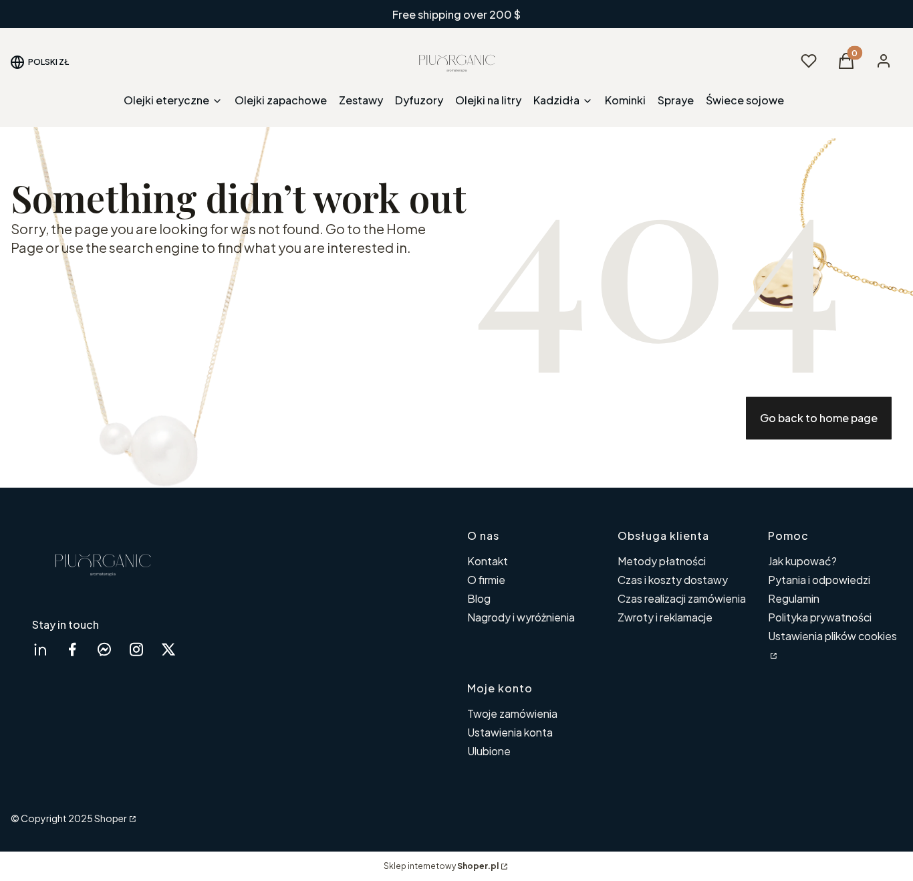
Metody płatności (662, 561)
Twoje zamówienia (512, 713)
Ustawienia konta (510, 732)
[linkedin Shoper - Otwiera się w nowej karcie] (40, 649)
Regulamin (793, 598)
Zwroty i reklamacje (665, 617)
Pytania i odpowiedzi (819, 580)
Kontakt (487, 561)
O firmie (486, 580)
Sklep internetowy (441, 866)
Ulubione (489, 751)
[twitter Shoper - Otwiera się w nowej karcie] (168, 649)
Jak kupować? (802, 561)
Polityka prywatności (820, 617)
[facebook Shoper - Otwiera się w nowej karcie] (72, 649)
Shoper (110, 818)
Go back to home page (819, 418)
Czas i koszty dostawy (673, 580)
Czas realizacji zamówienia (682, 598)
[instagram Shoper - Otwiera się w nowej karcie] (136, 649)
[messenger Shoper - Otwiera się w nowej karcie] (104, 649)
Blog (479, 598)
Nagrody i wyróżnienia (521, 617)
